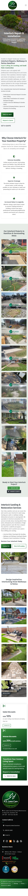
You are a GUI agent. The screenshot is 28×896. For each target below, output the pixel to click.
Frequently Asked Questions (12, 825)
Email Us (7, 835)
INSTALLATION (6, 693)
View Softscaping (19, 546)
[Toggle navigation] (26, 5)
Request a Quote (8, 120)
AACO (9, 885)
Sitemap (16, 883)
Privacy (23, 883)
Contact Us (6, 546)
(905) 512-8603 (7, 114)
